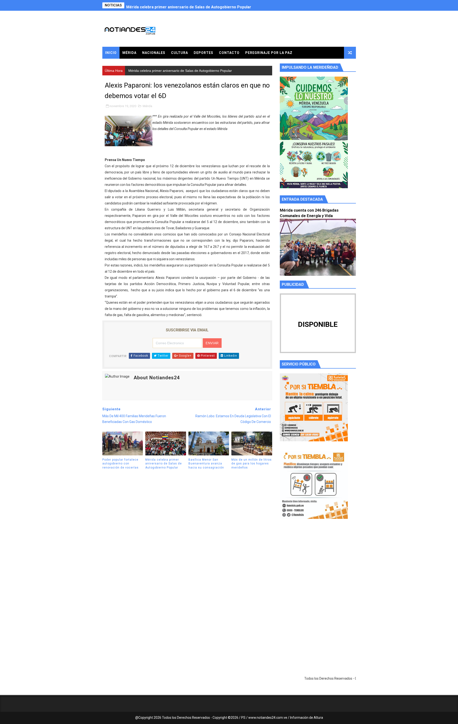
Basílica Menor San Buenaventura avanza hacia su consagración (206, 463)
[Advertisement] (318, 568)
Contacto (229, 53)
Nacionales (153, 53)
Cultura (179, 53)
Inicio (111, 53)
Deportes (203, 53)
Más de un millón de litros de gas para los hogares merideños (251, 463)
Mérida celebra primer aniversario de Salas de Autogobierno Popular (188, 5)
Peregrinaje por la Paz (268, 53)
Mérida (129, 53)
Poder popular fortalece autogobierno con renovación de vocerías (120, 463)
